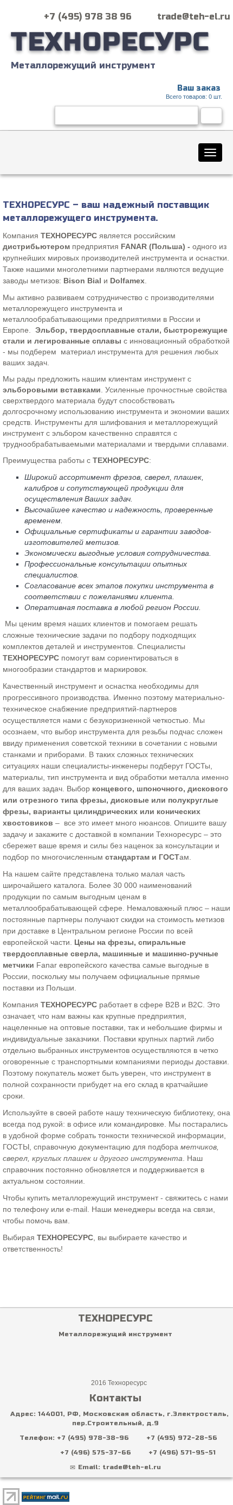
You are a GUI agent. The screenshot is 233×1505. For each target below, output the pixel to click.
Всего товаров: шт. (194, 92)
